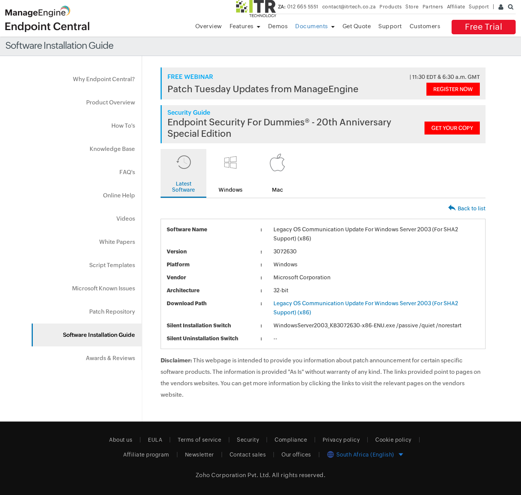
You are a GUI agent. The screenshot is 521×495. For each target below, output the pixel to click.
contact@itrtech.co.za (349, 7)
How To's (123, 125)
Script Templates (112, 265)
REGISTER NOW (453, 89)
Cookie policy (393, 439)
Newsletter (199, 454)
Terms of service (199, 439)
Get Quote (357, 26)
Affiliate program (146, 454)
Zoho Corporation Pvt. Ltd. (233, 475)
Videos (125, 218)
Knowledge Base (112, 149)
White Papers (117, 242)
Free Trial (483, 27)
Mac (277, 190)
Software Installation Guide (99, 335)
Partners (433, 7)
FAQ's (127, 172)
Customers (425, 26)
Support (390, 26)
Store (412, 7)
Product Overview (110, 102)
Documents (311, 26)
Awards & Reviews (110, 358)
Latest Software (183, 187)
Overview (208, 26)
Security (248, 439)
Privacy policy (341, 439)
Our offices (296, 454)
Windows (231, 190)
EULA (155, 439)
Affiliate (456, 7)
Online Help (119, 195)
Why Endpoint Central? (104, 79)
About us (120, 439)
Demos (278, 26)
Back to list (472, 208)
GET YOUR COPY (452, 128)
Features (242, 26)
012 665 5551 (298, 7)
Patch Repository (112, 311)
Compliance (291, 439)
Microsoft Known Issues (103, 288)
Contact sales (248, 454)
